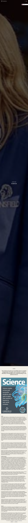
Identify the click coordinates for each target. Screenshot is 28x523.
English (24, 4)
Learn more (20, 520)
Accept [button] (16, 521)
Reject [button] (12, 521)
